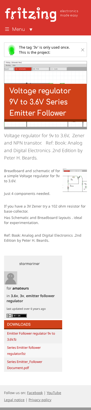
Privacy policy (40, 399)
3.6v (14, 295)
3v (22, 295)
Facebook (35, 392)
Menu (18, 29)
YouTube (54, 392)
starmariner (29, 264)
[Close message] (83, 50)
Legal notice (14, 399)
